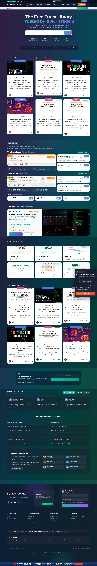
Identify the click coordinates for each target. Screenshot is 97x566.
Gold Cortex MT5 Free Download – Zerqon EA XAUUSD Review (49, 120)
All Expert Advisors (11, 518)
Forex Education (53, 520)
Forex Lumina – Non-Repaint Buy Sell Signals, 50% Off (20, 120)
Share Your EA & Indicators (56, 522)
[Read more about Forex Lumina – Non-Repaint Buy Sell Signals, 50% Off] (20, 106)
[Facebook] (18, 1)
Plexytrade (21, 156)
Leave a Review (70, 392)
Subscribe (75, 505)
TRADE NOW (78, 564)
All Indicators (10, 520)
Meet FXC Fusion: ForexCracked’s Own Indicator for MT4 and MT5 (20, 82)
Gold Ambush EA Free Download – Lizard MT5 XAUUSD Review (76, 121)
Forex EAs (32, 4)
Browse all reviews (82, 152)
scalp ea (30, 524)
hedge (30, 520)
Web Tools (73, 48)
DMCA (23, 548)
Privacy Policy (65, 381)
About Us (9, 524)
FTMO (65, 186)
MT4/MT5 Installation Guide (77, 516)
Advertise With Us (75, 522)
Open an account (47, 503)
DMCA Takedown (75, 520)
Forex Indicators (20, 60)
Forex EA (48, 60)
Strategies (47, 4)
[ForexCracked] (15, 5)
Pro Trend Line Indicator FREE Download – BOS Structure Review (76, 82)
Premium (82, 4)
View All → (88, 58)
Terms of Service (17, 548)
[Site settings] (89, 1)
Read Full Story (16, 468)
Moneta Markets (68, 156)
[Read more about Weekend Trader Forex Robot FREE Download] (49, 68)
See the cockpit (29, 234)
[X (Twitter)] (20, 1)
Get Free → (84, 1)
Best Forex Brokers (54, 516)
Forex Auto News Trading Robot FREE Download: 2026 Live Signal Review (20, 309)
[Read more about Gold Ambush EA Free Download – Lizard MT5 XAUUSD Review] (76, 106)
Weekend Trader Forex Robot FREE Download (49, 81)
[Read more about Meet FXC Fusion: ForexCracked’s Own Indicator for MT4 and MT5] (20, 68)
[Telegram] (17, 1)
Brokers (55, 4)
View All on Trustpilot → (83, 392)
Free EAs (25, 48)
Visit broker (50, 156)
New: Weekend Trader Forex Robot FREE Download (72, 1)
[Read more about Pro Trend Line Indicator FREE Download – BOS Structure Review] (76, 68)
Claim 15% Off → (86, 293)
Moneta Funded (23, 177)
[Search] (88, 4)
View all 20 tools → (85, 243)
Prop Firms (61, 48)
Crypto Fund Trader (69, 178)
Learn (68, 4)
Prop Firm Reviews (54, 518)
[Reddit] (24, 1)
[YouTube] (21, 1)
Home (8, 516)
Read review (51, 159)
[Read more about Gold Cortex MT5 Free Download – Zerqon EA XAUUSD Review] (49, 106)
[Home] (27, 5)
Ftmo (29, 518)
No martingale (31, 522)
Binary (73, 4)
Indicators (39, 4)
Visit (86, 156)
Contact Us (73, 518)
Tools (62, 4)
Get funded (50, 178)
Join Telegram (12, 1)
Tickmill (66, 165)
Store (8, 522)
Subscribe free (64, 379)
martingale (31, 516)
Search (68, 33)
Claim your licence (15, 234)
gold (29, 525)
